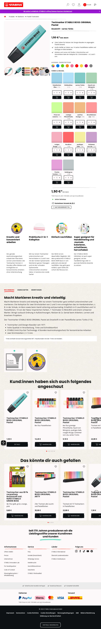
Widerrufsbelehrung (88, 613)
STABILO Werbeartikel (35, 573)
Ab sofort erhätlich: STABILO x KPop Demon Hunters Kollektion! (47, 11)
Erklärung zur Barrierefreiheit (50, 616)
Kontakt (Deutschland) (35, 555)
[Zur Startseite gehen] (14, 4)
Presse (6, 555)
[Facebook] (80, 551)
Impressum (10, 613)
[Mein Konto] (79, 4)
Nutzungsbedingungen (66, 613)
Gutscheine (31, 570)
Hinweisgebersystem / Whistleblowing (11, 574)
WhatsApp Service (33, 559)
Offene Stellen (8, 552)
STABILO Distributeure (58, 559)
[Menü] (95, 4)
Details (17, 444)
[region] (27, 48)
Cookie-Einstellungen (48, 613)
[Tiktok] (84, 551)
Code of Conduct (9, 570)
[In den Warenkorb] (56, 97)
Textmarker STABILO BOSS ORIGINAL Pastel (17, 420)
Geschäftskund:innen (34, 566)
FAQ (29, 552)
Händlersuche (32, 562)
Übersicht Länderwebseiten (59, 555)
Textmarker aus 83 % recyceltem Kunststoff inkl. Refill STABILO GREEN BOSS (17, 496)
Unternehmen (8, 559)
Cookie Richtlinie (33, 613)
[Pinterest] (92, 551)
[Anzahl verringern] (54, 92)
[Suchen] (67, 4)
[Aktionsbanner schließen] (99, 11)
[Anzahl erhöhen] (59, 92)
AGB (77, 613)
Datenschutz (20, 613)
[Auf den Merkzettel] (27, 392)
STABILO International (58, 552)
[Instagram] (76, 551)
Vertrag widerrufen (50, 625)
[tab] (10, 290)
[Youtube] (88, 551)
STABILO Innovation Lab (11, 562)
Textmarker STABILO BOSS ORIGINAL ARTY (45, 494)
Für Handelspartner (10, 566)
